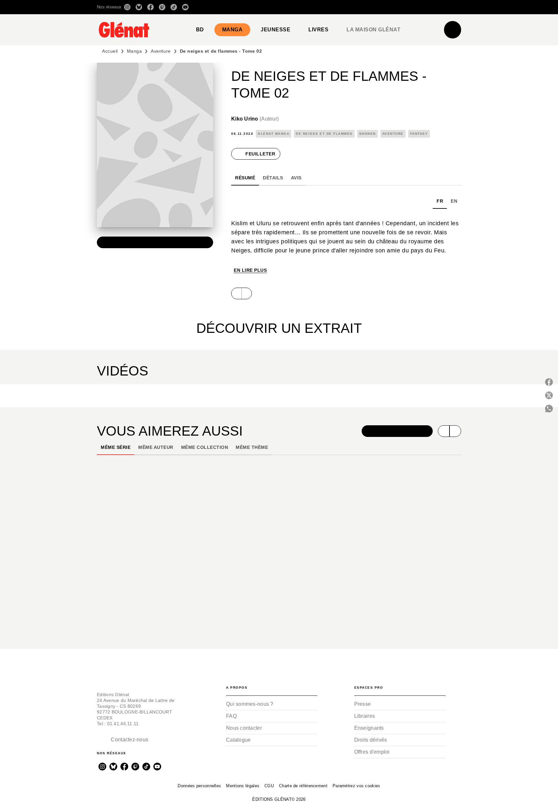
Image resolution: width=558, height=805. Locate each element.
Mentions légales (242, 785)
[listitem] (127, 7)
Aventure (160, 51)
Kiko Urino (255, 119)
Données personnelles (199, 785)
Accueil (110, 51)
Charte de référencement (303, 785)
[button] (370, 7)
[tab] (200, 29)
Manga (134, 51)
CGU (269, 785)
